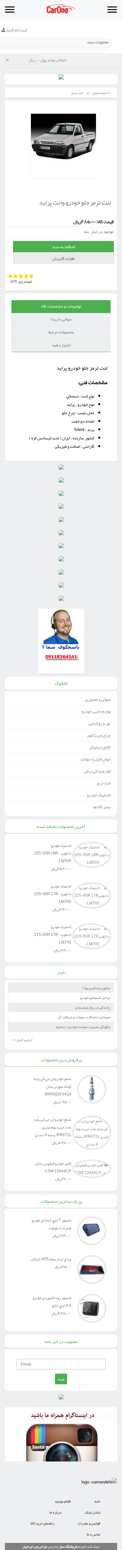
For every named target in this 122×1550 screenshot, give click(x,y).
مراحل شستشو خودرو (95, 997)
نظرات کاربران (63, 258)
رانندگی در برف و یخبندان (92, 1007)
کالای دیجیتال (100, 747)
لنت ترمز (76, 92)
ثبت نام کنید (16, 30)
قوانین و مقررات (89, 1523)
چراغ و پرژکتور (99, 735)
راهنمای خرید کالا (42, 1523)
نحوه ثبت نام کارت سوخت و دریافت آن (84, 1017)
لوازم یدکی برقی (97, 771)
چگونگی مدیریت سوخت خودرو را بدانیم (83, 1026)
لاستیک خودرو (99, 795)
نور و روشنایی (99, 723)
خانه (97, 1501)
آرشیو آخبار (23, 1039)
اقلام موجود (63, 1501)
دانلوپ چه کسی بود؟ (96, 987)
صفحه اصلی (99, 92)
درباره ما (55, 1512)
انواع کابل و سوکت (95, 759)
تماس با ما (93, 1534)
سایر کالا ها (102, 807)
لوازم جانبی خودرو (96, 711)
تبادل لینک (92, 1512)
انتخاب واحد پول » (51, 60)
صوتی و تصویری (98, 699)
